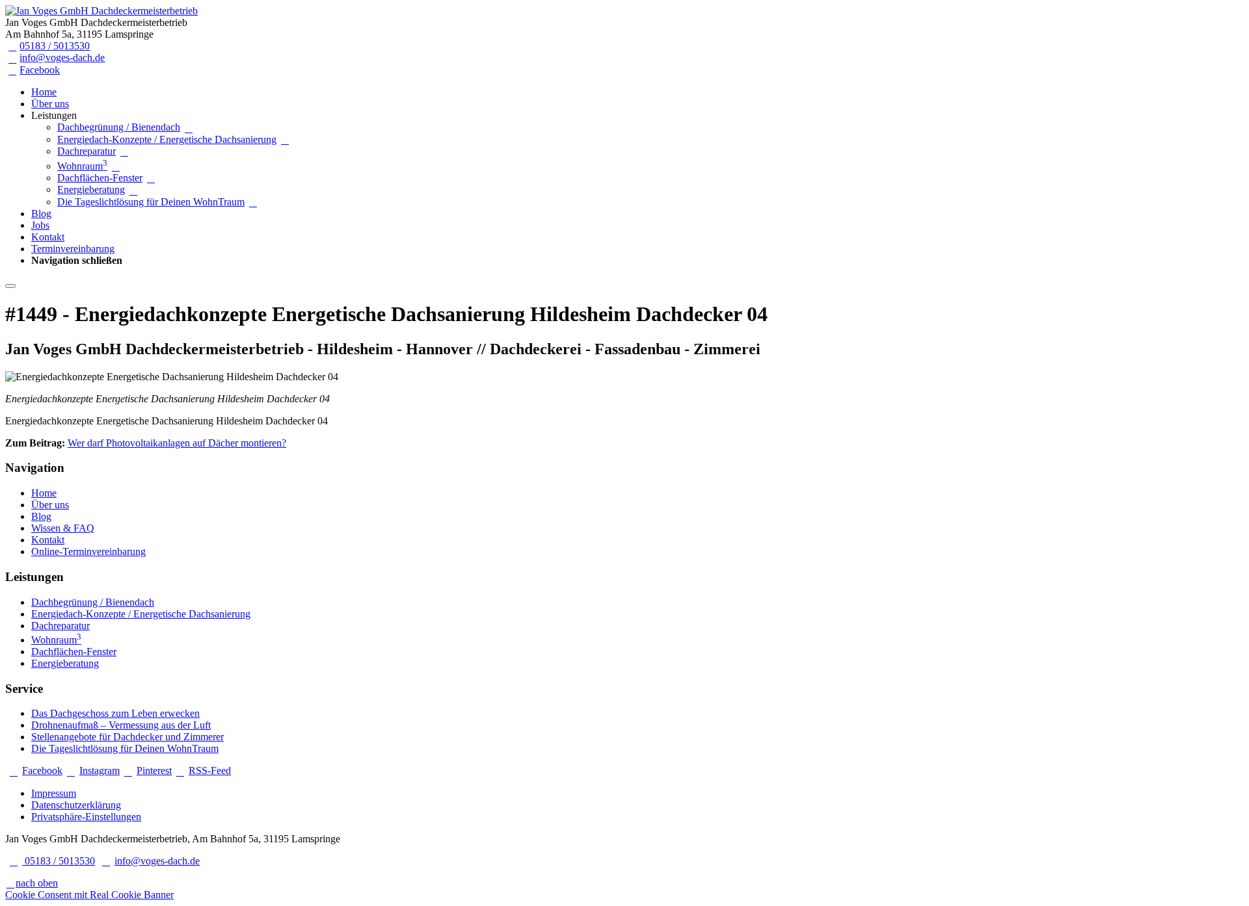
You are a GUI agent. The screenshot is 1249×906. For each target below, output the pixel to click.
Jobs (40, 225)
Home (44, 91)
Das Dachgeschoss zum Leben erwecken (115, 713)
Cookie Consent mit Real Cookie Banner (89, 894)
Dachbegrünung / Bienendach (118, 127)
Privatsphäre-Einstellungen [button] (86, 816)
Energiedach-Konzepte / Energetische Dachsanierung (166, 139)
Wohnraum (82, 166)
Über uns (50, 103)
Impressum (53, 793)
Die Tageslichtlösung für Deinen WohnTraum (151, 201)
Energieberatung (91, 189)
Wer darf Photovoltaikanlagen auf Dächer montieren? (177, 442)
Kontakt (47, 236)
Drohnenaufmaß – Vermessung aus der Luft (121, 725)
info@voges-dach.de (62, 57)
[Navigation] (10, 286)
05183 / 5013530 (55, 45)
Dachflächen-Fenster (99, 177)
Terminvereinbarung (72, 248)
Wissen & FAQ (62, 528)
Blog (41, 213)
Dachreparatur (86, 151)
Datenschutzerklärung (76, 804)
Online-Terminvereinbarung (88, 551)
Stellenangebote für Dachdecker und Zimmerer (127, 736)
